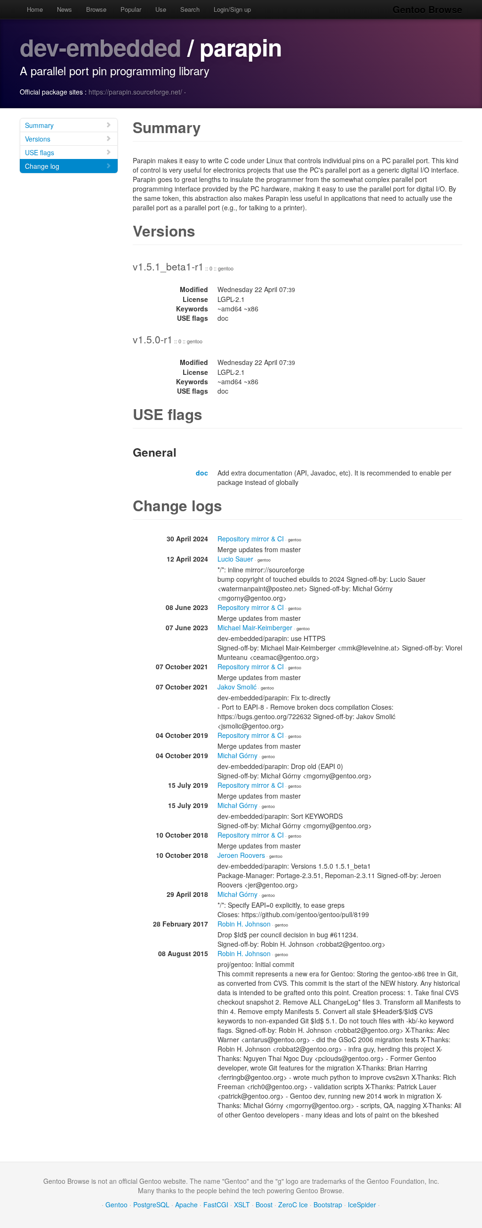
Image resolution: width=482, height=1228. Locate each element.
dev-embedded (100, 46)
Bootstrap (327, 1204)
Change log (42, 166)
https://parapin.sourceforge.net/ (135, 91)
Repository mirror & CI (250, 538)
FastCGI (215, 1204)
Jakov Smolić (237, 686)
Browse (96, 9)
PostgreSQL (151, 1204)
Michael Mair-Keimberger (254, 627)
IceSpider (362, 1204)
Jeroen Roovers (241, 855)
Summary (39, 125)
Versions (37, 138)
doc (202, 472)
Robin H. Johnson (244, 923)
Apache (186, 1204)
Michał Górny (237, 755)
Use (160, 9)
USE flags (39, 152)
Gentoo (116, 1204)
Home (35, 9)
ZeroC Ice (293, 1204)
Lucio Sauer (235, 558)
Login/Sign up (232, 9)
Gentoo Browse (427, 9)
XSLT (242, 1204)
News (64, 9)
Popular (130, 9)
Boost (264, 1204)
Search (190, 9)
